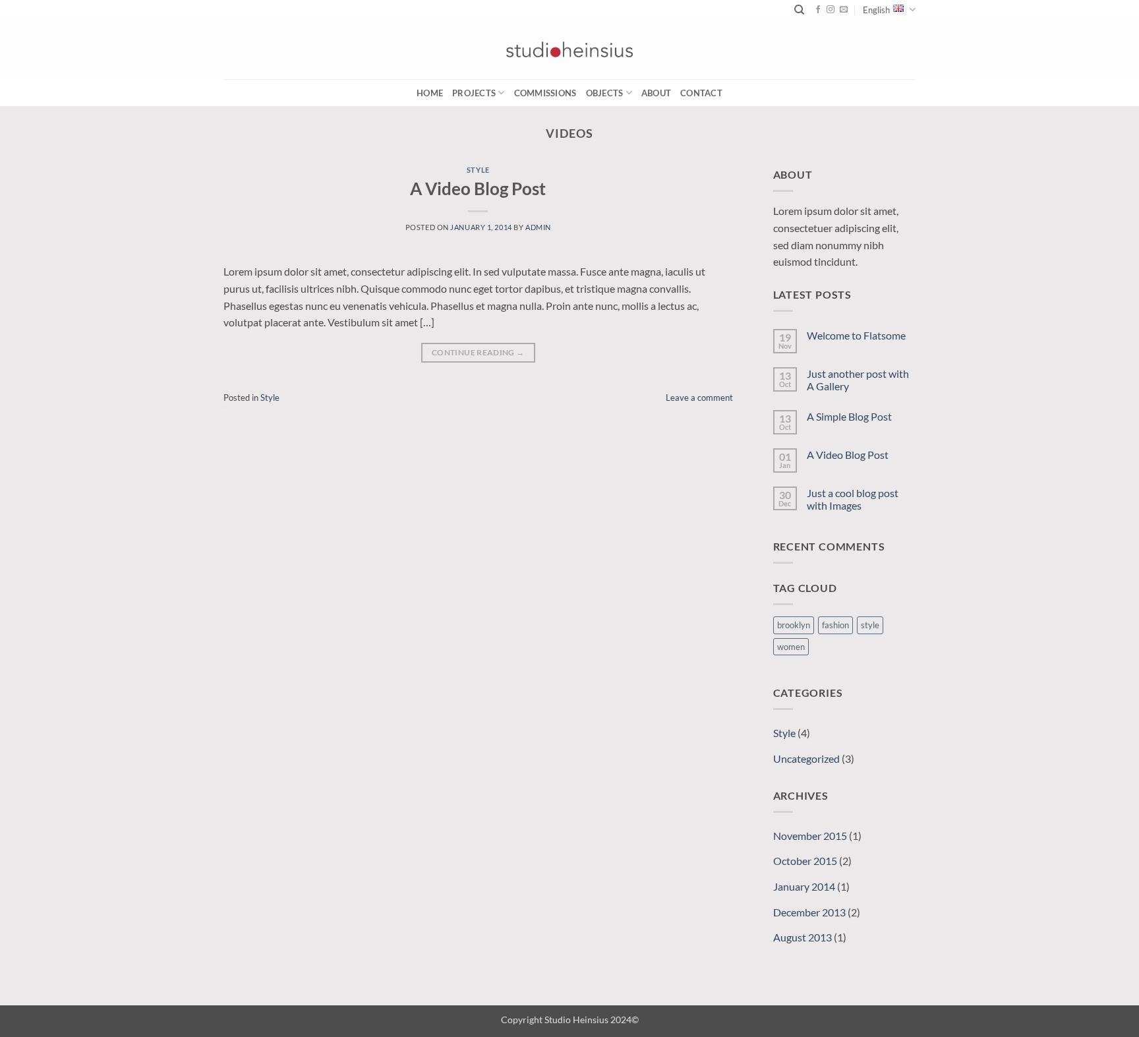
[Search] (799, 10)
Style (478, 169)
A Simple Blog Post (849, 416)
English (876, 10)
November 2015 (810, 835)
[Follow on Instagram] (830, 10)
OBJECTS (605, 93)
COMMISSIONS (545, 93)
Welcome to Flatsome (856, 335)
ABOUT (656, 93)
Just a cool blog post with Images (852, 499)
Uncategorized (806, 758)
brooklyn (793, 625)
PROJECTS (474, 93)
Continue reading (478, 352)
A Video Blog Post (478, 188)
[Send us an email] (844, 10)
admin (538, 227)
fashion (835, 625)
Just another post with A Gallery (858, 379)
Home (430, 93)
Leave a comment (699, 397)
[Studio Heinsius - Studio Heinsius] (569, 49)
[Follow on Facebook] (818, 10)
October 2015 (805, 860)
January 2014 (804, 886)
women (791, 646)
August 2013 (802, 937)
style (870, 625)
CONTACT (701, 93)
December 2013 (809, 912)
